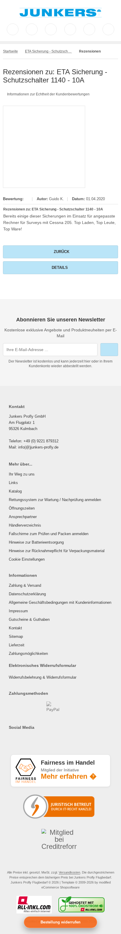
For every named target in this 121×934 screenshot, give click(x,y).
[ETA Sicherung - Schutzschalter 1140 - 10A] (44, 147)
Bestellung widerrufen (60, 922)
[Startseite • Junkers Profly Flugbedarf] (60, 17)
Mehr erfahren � (69, 776)
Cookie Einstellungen (27, 559)
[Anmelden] (51, 29)
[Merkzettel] (70, 29)
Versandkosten (69, 872)
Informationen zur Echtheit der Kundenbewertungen (48, 94)
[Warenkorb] (89, 29)
